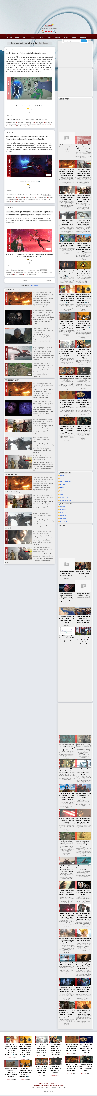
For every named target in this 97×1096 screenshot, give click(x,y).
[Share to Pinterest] (46, 119)
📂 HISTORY (62, 518)
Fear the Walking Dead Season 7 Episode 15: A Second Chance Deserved (66, 892)
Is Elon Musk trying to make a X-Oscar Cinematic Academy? (83, 595)
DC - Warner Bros (41, 197)
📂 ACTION (62, 509)
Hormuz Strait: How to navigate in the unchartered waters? (67, 573)
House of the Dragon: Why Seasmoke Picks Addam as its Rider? (41, 439)
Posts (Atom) (34, 285)
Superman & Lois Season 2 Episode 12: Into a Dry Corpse (66, 820)
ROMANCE (74, 37)
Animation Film (29, 122)
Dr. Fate (12, 124)
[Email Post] (37, 119)
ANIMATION (83, 37)
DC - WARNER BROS (66, 481)
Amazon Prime (34, 181)
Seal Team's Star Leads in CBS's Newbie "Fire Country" (83, 795)
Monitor (19, 126)
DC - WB (25, 37)
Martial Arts (13, 199)
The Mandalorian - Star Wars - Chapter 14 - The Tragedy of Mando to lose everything (43, 330)
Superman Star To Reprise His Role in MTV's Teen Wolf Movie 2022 (67, 989)
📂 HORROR (62, 515)
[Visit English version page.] (46, 31)
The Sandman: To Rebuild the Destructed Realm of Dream (83, 746)
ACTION (41, 37)
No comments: (30, 119)
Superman (36, 126)
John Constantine (21, 124)
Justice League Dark (44, 124)
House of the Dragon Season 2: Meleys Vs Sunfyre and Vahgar (83, 222)
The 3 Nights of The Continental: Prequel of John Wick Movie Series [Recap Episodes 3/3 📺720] (83, 325)
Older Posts (49, 281)
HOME (62, 475)
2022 (14, 122)
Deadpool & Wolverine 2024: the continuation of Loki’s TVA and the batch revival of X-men (43, 421)
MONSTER (33, 37)
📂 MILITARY (62, 521)
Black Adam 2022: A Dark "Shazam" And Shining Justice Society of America (67, 770)
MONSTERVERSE (65, 500)
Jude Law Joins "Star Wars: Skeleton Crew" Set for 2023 (83, 892)
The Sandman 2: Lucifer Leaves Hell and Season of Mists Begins (83, 378)
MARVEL (17, 37)
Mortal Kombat (22, 199)
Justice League (32, 124)
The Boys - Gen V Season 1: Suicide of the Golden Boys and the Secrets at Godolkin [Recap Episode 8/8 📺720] (66, 298)
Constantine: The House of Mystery (17, 218)
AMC (61, 491)
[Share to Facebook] (44, 119)
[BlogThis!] (41, 119)
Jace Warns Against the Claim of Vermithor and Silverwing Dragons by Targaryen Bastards (43, 294)
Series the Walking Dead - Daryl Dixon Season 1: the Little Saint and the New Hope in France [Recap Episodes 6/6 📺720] (83, 298)
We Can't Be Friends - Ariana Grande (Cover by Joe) (66, 147)
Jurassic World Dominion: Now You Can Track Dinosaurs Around (83, 989)
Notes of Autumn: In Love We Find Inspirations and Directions (66, 378)
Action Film (20, 197)
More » (14, 1057)
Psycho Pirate (28, 126)
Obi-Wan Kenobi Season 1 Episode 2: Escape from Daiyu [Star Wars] (66, 915)
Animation (20, 122)
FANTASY (66, 37)
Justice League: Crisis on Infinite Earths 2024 (26, 53)
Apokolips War (39, 122)
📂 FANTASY (62, 506)
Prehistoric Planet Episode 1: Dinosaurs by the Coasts (83, 868)
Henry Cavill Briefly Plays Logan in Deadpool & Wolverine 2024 (67, 197)
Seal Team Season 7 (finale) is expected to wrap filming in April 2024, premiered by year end (83, 247)
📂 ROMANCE (62, 512)
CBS (61, 494)
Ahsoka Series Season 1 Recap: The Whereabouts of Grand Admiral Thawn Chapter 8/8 (41, 1048)
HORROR (49, 37)
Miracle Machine (11, 126)
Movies (14, 201)
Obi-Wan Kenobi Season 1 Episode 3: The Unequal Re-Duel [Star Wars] (83, 820)
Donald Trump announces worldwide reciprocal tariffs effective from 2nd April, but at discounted (83, 640)
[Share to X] (43, 119)
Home (25, 281)
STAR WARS (9, 37)
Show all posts (43, 43)
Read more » (9, 115)
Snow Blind (20, 201)
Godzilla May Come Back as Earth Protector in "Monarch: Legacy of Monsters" (11, 1072)
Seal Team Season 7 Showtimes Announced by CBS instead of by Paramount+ (86, 1048)
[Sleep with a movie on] (52, 26)
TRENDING (64, 478)
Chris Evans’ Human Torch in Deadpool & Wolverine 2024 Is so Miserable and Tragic (42, 457)
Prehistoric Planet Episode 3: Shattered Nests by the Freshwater (66, 843)
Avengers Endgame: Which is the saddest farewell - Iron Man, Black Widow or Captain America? (43, 403)
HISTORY (57, 37)
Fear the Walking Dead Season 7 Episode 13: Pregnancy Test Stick (83, 1012)
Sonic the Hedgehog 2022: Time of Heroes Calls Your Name (83, 940)
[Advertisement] (48, 10)
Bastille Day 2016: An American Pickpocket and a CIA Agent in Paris (83, 428)
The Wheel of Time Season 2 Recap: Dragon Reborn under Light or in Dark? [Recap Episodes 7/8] (83, 353)
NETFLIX (63, 488)
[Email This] (40, 119)
